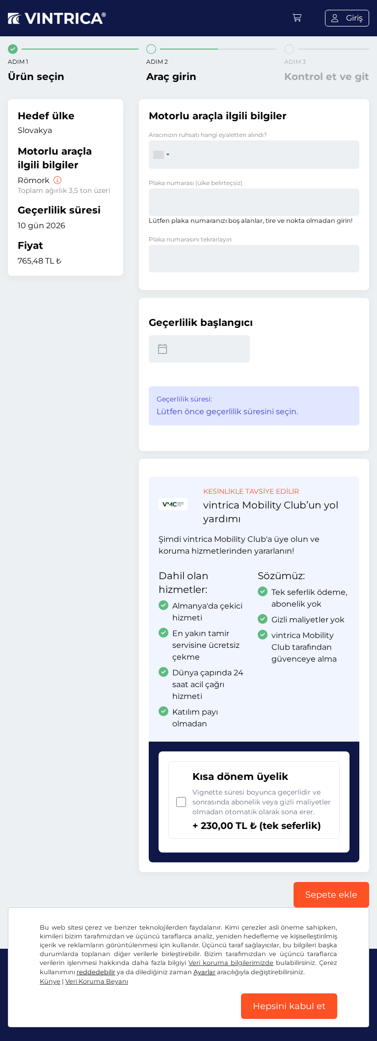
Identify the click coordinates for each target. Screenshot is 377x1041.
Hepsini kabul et (289, 1006)
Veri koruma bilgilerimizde (230, 962)
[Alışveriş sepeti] (297, 18)
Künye (50, 981)
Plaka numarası (195, 183)
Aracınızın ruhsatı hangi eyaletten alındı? (208, 134)
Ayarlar (204, 972)
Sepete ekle (331, 894)
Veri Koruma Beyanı (96, 981)
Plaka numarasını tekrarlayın (190, 239)
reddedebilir (96, 972)
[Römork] (56, 180)
